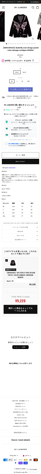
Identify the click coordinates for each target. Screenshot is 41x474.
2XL (28, 81)
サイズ (20, 77)
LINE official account (20, 417)
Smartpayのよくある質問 (20, 426)
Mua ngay (20, 161)
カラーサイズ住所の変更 (20, 227)
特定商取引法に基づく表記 (20, 412)
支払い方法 (20, 235)
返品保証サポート (20, 403)
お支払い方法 (20, 415)
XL (22, 81)
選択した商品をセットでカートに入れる (20, 309)
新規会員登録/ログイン (20, 432)
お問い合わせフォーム (20, 420)
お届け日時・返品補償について (20, 401)
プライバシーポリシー (20, 409)
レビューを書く (20, 347)
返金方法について (20, 406)
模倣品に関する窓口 (20, 423)
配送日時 (20, 231)
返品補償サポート (20, 239)
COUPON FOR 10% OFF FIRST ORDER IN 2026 (20, 223)
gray (24, 72)
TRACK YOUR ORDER (20, 440)
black (17, 72)
